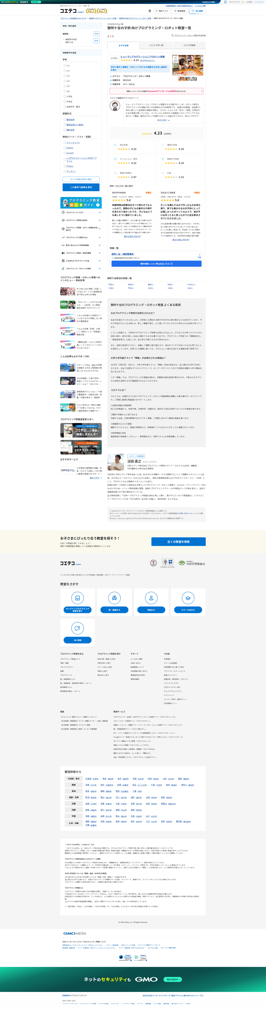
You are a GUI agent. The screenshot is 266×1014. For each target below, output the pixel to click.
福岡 (87, 821)
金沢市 (123, 797)
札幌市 (95, 779)
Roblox (69, 147)
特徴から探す (102, 671)
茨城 (87, 784)
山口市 (153, 816)
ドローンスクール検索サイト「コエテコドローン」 (132, 721)
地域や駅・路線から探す (106, 659)
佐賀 (102, 821)
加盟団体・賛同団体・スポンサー (176, 679)
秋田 (150, 778)
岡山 (118, 816)
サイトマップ (169, 695)
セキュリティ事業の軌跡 (168, 948)
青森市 (110, 779)
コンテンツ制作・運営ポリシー (175, 699)
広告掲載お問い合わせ (139, 671)
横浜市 (191, 785)
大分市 (153, 821)
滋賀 (87, 803)
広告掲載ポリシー (170, 703)
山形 (165, 778)
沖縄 (87, 825)
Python (69, 166)
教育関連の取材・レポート (70, 691)
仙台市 (140, 779)
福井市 (138, 797)
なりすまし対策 (153, 948)
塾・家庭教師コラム (67, 679)
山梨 (148, 797)
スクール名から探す (104, 667)
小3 (68, 75)
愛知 (118, 791)
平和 (131, 288)
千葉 (153, 784)
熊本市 (138, 821)
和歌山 (164, 803)
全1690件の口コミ (147, 60)
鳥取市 (93, 816)
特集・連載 (64, 663)
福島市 (186, 779)
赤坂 (170, 284)
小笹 (170, 288)
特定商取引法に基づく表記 (174, 667)
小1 (68, 65)
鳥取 (87, 816)
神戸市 (138, 804)
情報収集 (148, 1004)
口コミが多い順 (156, 45)
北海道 (88, 778)
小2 (68, 70)
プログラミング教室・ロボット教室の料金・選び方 (82, 228)
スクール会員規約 (170, 663)
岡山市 (123, 816)
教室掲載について (137, 667)
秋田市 (155, 779)
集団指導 (70, 119)
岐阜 (87, 791)
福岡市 (93, 821)
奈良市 (153, 804)
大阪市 (123, 804)
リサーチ (140, 1004)
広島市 (138, 816)
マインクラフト (73, 142)
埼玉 (134, 784)
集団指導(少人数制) (74, 124)
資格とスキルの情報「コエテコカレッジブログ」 (131, 745)
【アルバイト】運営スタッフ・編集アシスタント (78, 717)
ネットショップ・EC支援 (88, 1004)
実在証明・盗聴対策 (68, 948)
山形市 (170, 779)
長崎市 (123, 821)
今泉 (150, 288)
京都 (102, 803)
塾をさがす (95, 477)
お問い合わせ (136, 663)
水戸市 (93, 785)
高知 (133, 809)
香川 (102, 809)
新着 (62, 671)
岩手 (120, 778)
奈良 (148, 803)
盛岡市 (125, 779)
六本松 (191, 284)
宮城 (135, 778)
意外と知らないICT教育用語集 (77, 245)
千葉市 (158, 785)
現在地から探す (103, 675)
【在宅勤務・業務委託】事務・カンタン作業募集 (78, 729)
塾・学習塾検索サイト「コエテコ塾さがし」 (130, 729)
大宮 (111, 288)
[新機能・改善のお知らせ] (150, 11)
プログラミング (66, 675)
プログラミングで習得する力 (77, 237)
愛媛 (118, 809)
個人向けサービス (177, 1004)
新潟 (87, 797)
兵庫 (133, 803)
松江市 (108, 816)
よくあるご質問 (200, 6)
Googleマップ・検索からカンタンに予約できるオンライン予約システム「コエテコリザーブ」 (148, 737)
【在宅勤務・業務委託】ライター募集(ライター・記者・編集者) (84, 721)
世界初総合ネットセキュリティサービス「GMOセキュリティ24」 (82, 945)
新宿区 (174, 785)
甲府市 (153, 797)
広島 (133, 816)
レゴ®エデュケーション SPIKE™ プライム (81, 159)
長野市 (169, 797)
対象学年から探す (104, 663)
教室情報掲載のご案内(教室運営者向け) (179, 6)
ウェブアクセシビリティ (173, 691)
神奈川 (184, 784)
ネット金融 (157, 1004)
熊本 (133, 821)
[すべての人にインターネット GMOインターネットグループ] (246, 2)
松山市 (123, 810)
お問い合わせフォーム (187, 513)
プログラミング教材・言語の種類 (78, 253)
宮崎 (163, 821)
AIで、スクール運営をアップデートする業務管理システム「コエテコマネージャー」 (144, 733)
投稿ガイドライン (170, 675)
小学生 (69, 96)
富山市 (108, 797)
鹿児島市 (187, 821)
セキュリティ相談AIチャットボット (149, 945)
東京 (168, 784)
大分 (148, 821)
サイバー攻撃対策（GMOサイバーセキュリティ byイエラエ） (97, 948)
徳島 (87, 809)
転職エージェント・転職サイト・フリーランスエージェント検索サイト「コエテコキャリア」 (148, 725)
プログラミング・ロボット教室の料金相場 (190, 35)
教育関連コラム (66, 687)
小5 (68, 86)
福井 (133, 797)
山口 (148, 816)
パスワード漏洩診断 (112, 945)
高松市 (108, 810)
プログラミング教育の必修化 (77, 220)
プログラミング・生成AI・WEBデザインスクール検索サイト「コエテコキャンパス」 (145, 717)
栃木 (102, 784)
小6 (68, 91)
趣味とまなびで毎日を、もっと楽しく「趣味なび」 (132, 753)
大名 (190, 288)
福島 (180, 778)
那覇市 (93, 825)
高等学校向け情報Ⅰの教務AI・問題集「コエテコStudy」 (134, 749)
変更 (96, 34)
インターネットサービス (70, 1004)
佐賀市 (108, 821)
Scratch (70, 152)
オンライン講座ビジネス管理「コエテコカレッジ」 (132, 741)
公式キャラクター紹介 (172, 687)
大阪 (118, 803)
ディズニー (71, 171)
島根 (102, 816)
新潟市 (93, 797)
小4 (68, 81)
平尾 (111, 284)
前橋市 (125, 785)
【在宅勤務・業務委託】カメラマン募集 (75, 725)
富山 (102, 797)
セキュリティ (115, 1004)
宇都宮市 (109, 785)
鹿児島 (179, 821)
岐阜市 (93, 791)
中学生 (69, 101)
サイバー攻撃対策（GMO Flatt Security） (132, 948)
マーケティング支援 (128, 1004)
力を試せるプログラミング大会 (77, 261)
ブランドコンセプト (171, 683)
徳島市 (93, 810)
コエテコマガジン (67, 667)
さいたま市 (142, 785)
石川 (118, 797)
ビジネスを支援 (103, 1004)
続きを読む (162, 120)
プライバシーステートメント (174, 671)
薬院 (131, 284)
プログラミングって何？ (75, 212)
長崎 (118, 821)
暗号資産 (166, 1004)
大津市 (93, 804)
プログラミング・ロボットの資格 (78, 268)
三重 (134, 791)
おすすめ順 (123, 45)
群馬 (119, 784)
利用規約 (167, 659)
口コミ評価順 (189, 45)
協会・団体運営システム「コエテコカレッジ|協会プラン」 (135, 757)
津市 (139, 791)
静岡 (102, 791)
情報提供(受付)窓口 (138, 675)
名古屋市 (124, 791)
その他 (188, 1004)
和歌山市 (171, 804)
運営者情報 (135, 679)
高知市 (138, 810)
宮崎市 (169, 821)
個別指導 (70, 129)
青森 (104, 778)
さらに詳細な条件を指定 (81, 179)
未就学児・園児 (73, 106)
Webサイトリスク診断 (128, 945)
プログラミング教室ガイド (70, 659)
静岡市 (108, 791)
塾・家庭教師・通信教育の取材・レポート (76, 683)
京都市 (108, 804)
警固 (150, 284)
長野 (163, 797)
